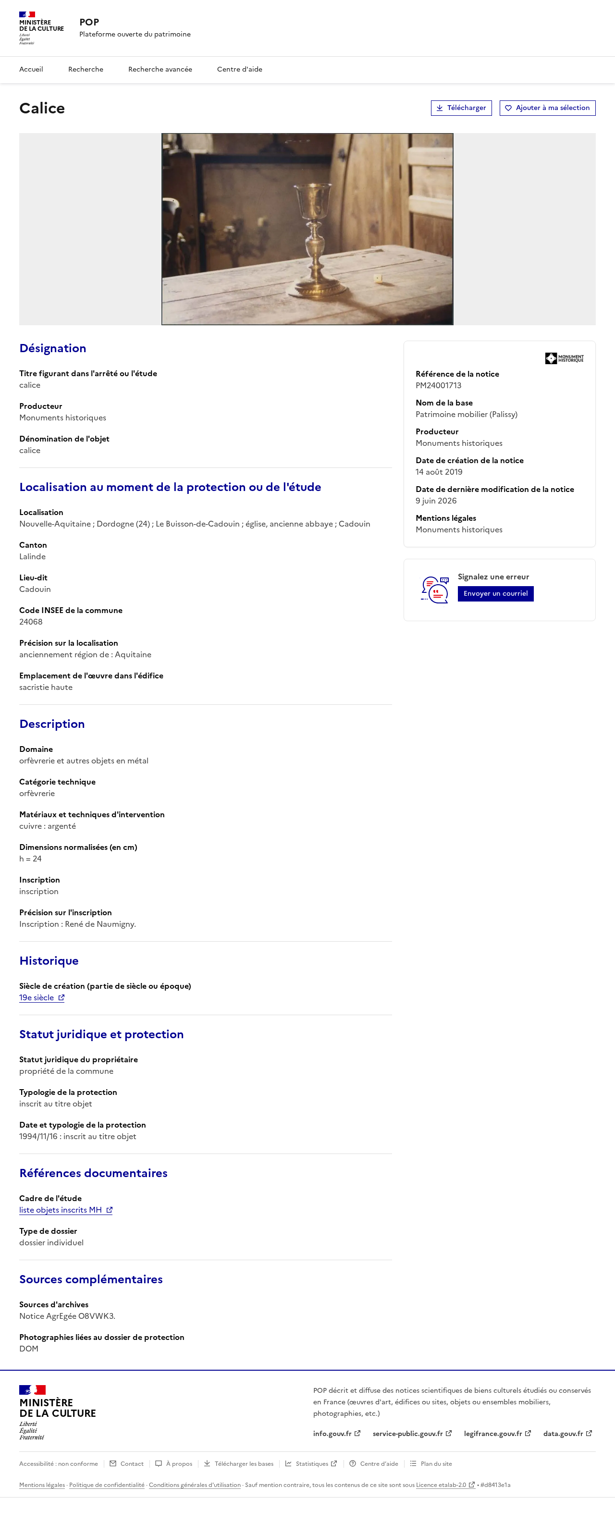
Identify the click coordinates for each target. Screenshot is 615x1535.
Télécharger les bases (244, 1464)
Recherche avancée (160, 69)
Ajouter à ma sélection (553, 108)
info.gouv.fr (332, 1434)
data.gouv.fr (563, 1434)
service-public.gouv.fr (408, 1434)
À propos (179, 1464)
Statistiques (312, 1464)
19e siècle (36, 997)
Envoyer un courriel (496, 594)
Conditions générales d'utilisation (195, 1485)
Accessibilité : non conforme (58, 1464)
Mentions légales (42, 1485)
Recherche (85, 69)
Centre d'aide (239, 69)
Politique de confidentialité (107, 1485)
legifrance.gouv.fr (493, 1434)
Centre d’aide (379, 1464)
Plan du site (436, 1464)
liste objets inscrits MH (60, 1210)
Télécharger (466, 108)
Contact (132, 1464)
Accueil (31, 69)
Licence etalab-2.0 (441, 1485)
